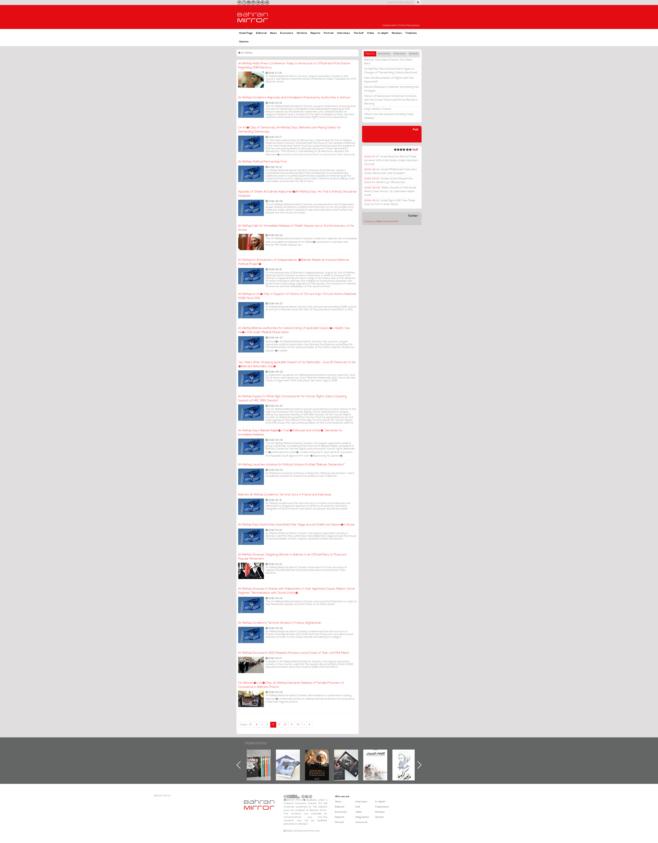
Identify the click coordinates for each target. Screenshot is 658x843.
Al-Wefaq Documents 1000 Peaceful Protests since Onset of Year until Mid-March (293, 652)
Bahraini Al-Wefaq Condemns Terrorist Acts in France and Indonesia (284, 494)
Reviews (397, 33)
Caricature (361, 822)
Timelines (411, 33)
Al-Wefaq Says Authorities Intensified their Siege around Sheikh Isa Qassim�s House (296, 524)
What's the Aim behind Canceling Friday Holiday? (389, 116)
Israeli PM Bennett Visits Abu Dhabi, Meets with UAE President (390, 171)
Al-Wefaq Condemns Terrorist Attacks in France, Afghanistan (279, 622)
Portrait (329, 33)
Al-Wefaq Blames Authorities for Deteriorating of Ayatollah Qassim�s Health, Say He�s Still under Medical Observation (294, 330)
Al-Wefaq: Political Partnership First (262, 161)
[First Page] (257, 725)
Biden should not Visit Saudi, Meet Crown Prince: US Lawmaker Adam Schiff (390, 191)
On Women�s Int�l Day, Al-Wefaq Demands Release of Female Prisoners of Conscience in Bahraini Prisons (291, 685)
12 (298, 724)
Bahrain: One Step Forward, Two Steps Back (388, 61)
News (273, 33)
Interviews (343, 33)
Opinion (244, 41)
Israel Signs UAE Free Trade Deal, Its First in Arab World (389, 202)
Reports (315, 33)
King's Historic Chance (377, 109)
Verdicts (302, 33)
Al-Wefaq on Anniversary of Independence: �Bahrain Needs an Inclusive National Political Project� (293, 262)
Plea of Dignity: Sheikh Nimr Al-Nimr (375, 757)
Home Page (246, 33)
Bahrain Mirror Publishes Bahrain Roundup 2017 (259, 759)
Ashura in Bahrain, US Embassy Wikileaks (288, 759)
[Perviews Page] (262, 725)
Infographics (362, 817)
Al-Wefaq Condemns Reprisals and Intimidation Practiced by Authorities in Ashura (294, 97)
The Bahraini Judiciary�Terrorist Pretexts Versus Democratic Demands (346, 761)
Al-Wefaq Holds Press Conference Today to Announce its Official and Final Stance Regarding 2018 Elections (294, 65)
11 (292, 724)
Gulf (415, 149)
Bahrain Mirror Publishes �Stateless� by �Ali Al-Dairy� (317, 759)
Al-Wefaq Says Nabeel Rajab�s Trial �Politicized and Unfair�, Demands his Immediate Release (290, 432)
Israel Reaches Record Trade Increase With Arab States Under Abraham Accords (391, 160)
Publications (256, 743)
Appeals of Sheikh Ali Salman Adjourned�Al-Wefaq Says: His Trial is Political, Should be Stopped (297, 193)
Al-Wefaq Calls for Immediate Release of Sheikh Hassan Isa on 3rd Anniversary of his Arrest (296, 227)
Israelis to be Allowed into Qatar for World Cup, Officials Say (388, 180)
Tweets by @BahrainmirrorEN (381, 221)
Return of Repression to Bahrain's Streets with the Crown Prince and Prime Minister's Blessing (390, 100)
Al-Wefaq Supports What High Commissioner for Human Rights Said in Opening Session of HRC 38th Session (292, 398)
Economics (286, 33)
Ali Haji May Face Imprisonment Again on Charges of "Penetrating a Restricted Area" (391, 71)
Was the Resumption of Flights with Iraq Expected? (388, 80)
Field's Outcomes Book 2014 (404, 755)
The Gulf (358, 33)
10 (285, 724)
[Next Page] (304, 725)
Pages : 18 (246, 724)
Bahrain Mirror (252, 17)
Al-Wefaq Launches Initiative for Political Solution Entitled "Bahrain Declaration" (291, 464)
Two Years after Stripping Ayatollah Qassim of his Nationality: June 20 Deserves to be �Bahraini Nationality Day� (297, 364)
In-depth (383, 33)
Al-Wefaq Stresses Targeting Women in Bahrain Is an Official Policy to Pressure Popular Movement (292, 556)
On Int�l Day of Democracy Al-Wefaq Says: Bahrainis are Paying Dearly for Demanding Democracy (289, 129)
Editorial (261, 33)
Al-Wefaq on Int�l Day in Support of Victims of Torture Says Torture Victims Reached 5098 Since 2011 (297, 296)
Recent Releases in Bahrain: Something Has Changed (391, 89)
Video (370, 33)
